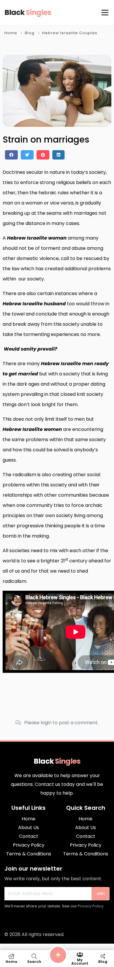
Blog (29, 32)
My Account (79, 961)
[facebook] (11, 155)
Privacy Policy (90, 906)
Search (34, 961)
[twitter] (27, 155)
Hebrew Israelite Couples (69, 32)
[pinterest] (43, 155)
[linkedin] (58, 155)
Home (10, 32)
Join (100, 893)
